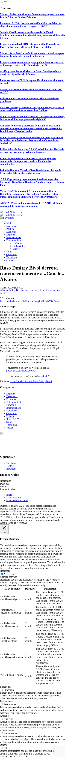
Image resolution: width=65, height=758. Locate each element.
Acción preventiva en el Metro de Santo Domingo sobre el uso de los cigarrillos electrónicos (30, 72)
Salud (9, 422)
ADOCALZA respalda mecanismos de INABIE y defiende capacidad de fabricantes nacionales (31, 204)
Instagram (11, 468)
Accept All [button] (22, 522)
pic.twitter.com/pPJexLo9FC (20, 370)
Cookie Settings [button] (8, 522)
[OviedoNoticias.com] (11, 213)
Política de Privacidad (17, 500)
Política (10, 416)
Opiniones (11, 413)
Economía (11, 399)
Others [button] (3, 744)
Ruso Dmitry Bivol (42, 381)
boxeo (13, 381)
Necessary (9, 574)
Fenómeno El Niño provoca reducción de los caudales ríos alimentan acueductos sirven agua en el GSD (31, 24)
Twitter (9, 465)
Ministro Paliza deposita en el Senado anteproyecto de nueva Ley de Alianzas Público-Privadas (32, 15)
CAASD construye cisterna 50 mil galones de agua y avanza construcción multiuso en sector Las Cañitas (32, 109)
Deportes (10, 393)
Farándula (11, 405)
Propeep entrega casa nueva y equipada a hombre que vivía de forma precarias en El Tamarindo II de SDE (32, 63)
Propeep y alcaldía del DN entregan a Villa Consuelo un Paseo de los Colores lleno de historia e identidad (29, 45)
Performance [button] (6, 701)
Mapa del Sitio (13, 497)
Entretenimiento (14, 402)
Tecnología (11, 424)
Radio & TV (12, 419)
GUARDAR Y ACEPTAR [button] (13, 756)
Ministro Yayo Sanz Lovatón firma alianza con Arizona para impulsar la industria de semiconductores (32, 54)
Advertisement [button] (7, 730)
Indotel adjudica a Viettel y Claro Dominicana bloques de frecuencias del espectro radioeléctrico (30, 171)
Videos (9, 427)
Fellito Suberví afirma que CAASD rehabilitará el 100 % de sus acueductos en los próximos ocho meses (32, 150)
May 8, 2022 (43, 376)
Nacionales (11, 410)
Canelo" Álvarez (24, 381)
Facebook (11, 463)
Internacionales (13, 407)
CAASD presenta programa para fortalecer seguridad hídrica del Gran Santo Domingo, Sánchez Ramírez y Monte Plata (32, 182)
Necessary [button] (5, 570)
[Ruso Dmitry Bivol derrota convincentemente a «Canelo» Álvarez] (32, 293)
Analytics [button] (4, 715)
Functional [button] (5, 686)
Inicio (9, 494)
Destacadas (12, 396)
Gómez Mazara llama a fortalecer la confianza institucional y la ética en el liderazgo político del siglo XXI (32, 118)
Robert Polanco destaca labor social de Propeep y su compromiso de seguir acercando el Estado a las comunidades (28, 161)
